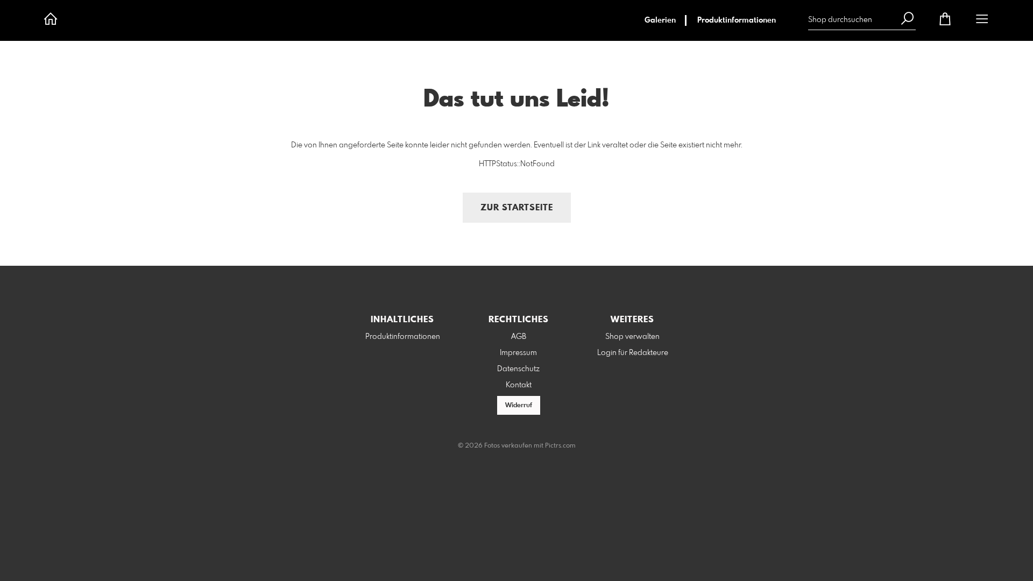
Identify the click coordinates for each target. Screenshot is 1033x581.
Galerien (660, 20)
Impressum (518, 353)
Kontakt (519, 385)
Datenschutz (518, 369)
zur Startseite (516, 207)
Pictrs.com (560, 446)
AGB (518, 337)
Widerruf (518, 405)
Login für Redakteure (632, 353)
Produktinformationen (736, 20)
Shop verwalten (632, 337)
